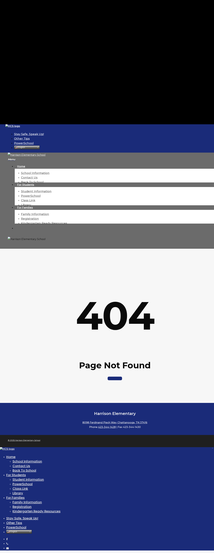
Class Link (20, 488)
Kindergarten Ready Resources (36, 511)
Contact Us (21, 466)
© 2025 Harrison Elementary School (24, 440)
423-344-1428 (107, 427)
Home (11, 457)
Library (18, 493)
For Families (15, 497)
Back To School (24, 470)
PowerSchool (23, 484)
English (21, 147)
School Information (27, 461)
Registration (22, 507)
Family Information (27, 502)
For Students (16, 475)
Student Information (28, 479)
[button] (11, 159)
